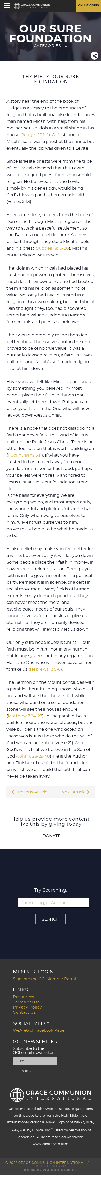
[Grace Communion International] (32, 6)
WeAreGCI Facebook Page (38, 1030)
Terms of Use (26, 1002)
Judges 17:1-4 (35, 135)
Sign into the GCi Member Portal (44, 979)
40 (47, 756)
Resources (23, 997)
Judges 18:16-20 (53, 248)
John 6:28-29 (30, 756)
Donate (51, 836)
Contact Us (24, 1012)
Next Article (74, 792)
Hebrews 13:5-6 (45, 669)
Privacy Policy (27, 1007)
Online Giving (88, 5)
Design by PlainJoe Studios (49, 1170)
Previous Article (30, 792)
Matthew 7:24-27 (25, 716)
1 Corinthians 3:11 (25, 455)
